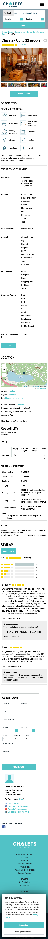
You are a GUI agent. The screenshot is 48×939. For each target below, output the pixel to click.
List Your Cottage (24, 882)
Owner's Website (14, 803)
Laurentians (12, 394)
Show (21, 799)
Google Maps (41, 388)
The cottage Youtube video (17, 809)
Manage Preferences (24, 932)
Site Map (24, 858)
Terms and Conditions (24, 864)
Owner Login (24, 885)
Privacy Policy (24, 867)
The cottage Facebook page (18, 806)
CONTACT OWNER (24, 93)
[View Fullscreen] (4, 375)
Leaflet (25, 386)
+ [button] (4, 365)
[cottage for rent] (12, 7)
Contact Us (25, 861)
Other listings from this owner (18, 812)
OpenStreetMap (34, 386)
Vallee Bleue (21, 404)
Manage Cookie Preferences (25, 870)
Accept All (24, 925)
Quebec (12, 391)
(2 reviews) (22, 44)
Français (28, 873)
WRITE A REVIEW (8, 551)
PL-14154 (11, 34)
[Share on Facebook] (4, 827)
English (21, 873)
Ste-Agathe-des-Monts (14, 398)
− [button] (4, 369)
